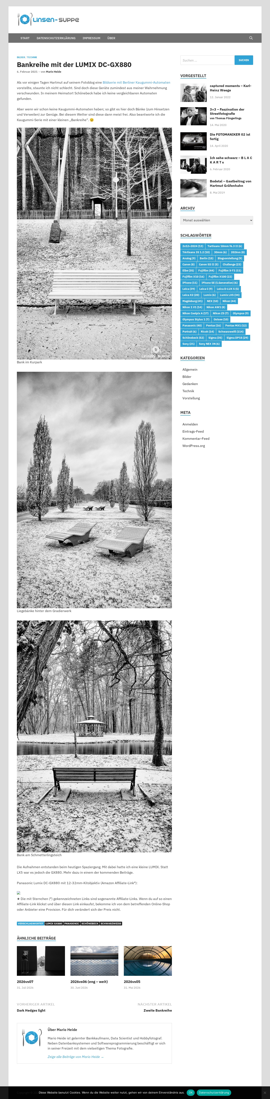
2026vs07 (25, 981)
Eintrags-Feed (193, 431)
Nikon (229, 301)
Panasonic (71, 923)
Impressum (91, 38)
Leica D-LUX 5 (228, 289)
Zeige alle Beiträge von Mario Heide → (76, 1057)
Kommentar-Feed (195, 438)
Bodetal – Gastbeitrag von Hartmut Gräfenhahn (230, 183)
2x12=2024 (192, 246)
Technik (32, 57)
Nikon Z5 (220, 313)
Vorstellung (191, 398)
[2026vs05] (148, 962)
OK (191, 1092)
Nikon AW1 (216, 307)
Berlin (206, 258)
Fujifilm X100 (220, 276)
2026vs (238, 252)
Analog (188, 258)
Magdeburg (192, 301)
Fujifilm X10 (193, 276)
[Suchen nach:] (216, 60)
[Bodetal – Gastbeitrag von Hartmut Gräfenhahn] (193, 181)
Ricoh (207, 331)
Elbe (188, 270)
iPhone (189, 283)
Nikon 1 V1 (192, 307)
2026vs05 (132, 981)
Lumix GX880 (54, 923)
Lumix (210, 295)
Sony (188, 344)
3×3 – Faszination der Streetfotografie (227, 113)
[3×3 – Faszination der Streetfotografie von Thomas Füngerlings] (193, 110)
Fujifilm (206, 270)
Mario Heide (53, 72)
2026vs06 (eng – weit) (89, 981)
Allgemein (189, 369)
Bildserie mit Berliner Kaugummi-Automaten (136, 82)
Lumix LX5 (229, 295)
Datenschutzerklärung (56, 38)
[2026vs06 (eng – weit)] (94, 962)
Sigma (215, 338)
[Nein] (265, 1093)
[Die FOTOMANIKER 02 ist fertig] (193, 135)
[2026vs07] (41, 962)
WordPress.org (193, 446)
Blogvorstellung (230, 258)
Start (25, 38)
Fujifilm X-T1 (230, 270)
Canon (188, 264)
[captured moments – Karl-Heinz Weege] (193, 86)
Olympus (240, 313)
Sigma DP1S (237, 338)
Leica (188, 289)
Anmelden (190, 424)
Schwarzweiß (111, 923)
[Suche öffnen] (251, 38)
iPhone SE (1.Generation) (220, 283)
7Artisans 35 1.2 (196, 252)
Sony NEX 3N (209, 344)
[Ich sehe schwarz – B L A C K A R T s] (193, 158)
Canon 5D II (208, 264)
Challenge (232, 264)
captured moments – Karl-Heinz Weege (230, 88)
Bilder (21, 57)
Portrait (189, 331)
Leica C (205, 289)
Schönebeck (89, 923)
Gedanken (190, 384)
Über (111, 38)
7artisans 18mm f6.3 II (225, 246)
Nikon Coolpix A (195, 313)
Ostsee (221, 319)
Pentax (213, 325)
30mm (220, 252)
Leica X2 (190, 295)
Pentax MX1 (236, 325)
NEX (212, 301)
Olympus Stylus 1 (195, 319)
